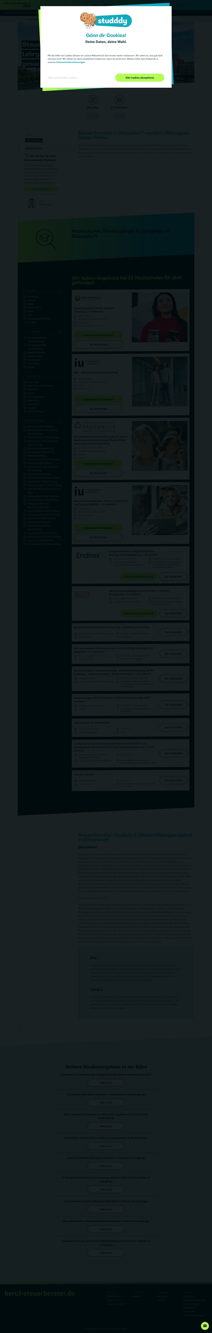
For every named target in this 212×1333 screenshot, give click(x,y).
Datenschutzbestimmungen (70, 62)
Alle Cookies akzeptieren (140, 77)
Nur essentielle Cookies (62, 77)
